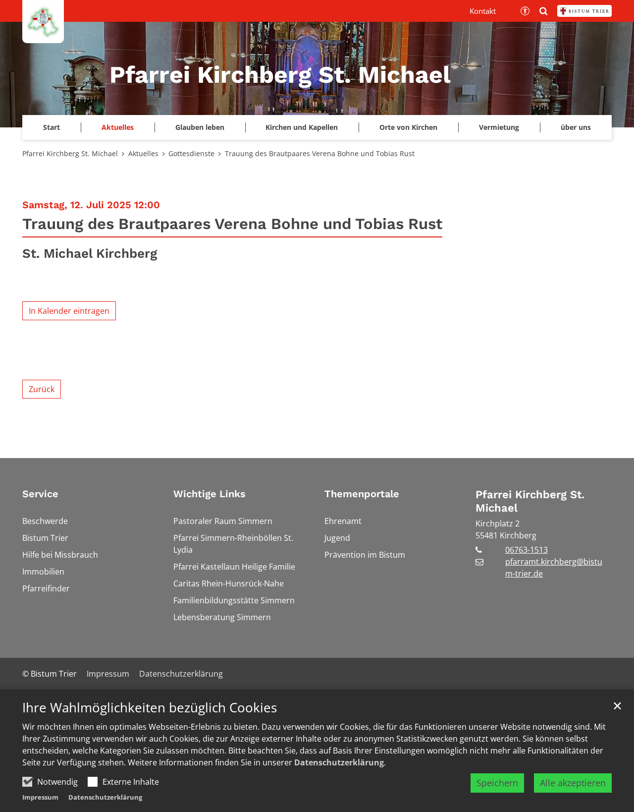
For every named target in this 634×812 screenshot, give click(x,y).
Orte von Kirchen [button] (408, 127)
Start (51, 127)
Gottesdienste (191, 153)
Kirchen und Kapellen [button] (301, 127)
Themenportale (361, 494)
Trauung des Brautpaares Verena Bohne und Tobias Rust (320, 153)
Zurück (41, 389)
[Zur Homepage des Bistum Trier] (584, 11)
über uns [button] (576, 127)
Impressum (40, 797)
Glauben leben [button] (199, 127)
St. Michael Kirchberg (89, 253)
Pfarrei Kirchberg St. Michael (70, 153)
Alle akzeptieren (573, 783)
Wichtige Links (209, 494)
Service (40, 494)
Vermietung (499, 127)
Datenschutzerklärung (339, 762)
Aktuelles (143, 153)
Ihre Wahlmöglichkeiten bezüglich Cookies (149, 707)
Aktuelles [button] (118, 127)
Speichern (497, 783)
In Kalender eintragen (69, 310)
